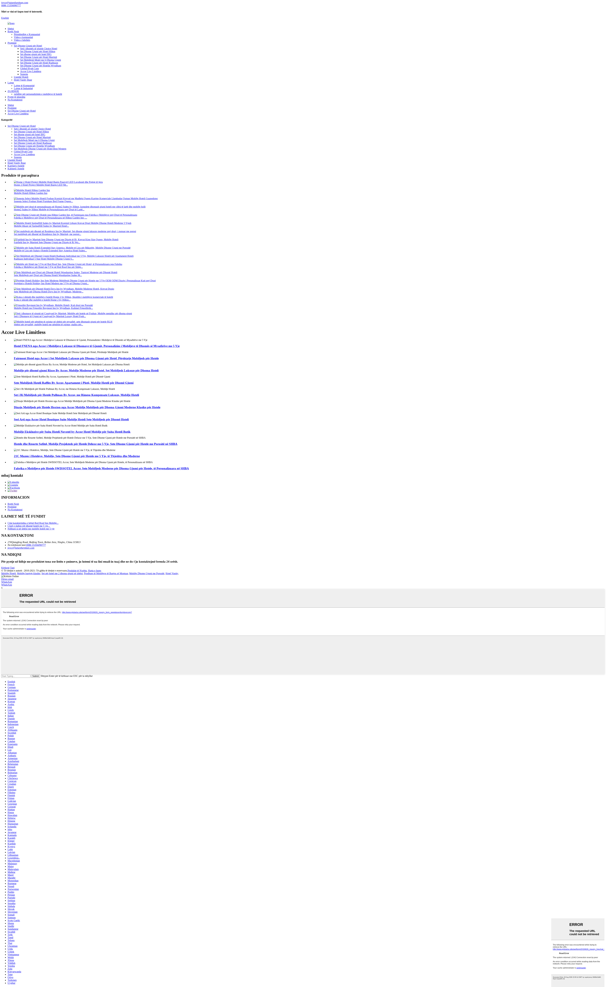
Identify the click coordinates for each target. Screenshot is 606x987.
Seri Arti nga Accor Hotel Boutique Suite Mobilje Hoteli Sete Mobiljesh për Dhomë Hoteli (71, 419)
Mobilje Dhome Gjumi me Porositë (146, 573)
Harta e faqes (94, 570)
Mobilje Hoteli (8, 573)
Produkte (12, 43)
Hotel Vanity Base (23, 79)
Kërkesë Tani (8, 567)
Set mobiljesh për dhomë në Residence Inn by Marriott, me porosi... (47, 234)
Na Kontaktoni (15, 99)
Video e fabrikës (22, 40)
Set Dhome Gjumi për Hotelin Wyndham (40, 65)
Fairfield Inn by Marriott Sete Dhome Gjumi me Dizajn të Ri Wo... (47, 242)
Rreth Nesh (13, 31)
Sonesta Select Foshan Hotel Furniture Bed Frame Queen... (43, 201)
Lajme (11, 82)
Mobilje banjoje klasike (28, 573)
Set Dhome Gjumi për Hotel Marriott (38, 57)
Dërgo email (7, 579)
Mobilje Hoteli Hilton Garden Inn (30, 193)
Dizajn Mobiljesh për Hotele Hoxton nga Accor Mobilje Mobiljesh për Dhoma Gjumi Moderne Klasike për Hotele (87, 407)
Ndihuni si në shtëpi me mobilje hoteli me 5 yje (31, 528)
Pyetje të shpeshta (16, 97)
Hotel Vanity (172, 573)
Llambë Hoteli (21, 77)
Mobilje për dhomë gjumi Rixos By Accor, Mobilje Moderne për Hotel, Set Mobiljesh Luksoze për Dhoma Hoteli (86, 370)
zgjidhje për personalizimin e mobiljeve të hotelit (38, 94)
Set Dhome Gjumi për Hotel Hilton (37, 51)
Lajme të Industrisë (23, 88)
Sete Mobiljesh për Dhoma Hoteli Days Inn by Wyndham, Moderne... (48, 291)
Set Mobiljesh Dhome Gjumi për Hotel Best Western (40, 148)
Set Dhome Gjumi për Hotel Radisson (39, 62)
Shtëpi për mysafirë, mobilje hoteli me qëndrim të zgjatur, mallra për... (48, 324)
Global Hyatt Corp (29, 68)
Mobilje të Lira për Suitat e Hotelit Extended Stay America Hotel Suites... (50, 250)
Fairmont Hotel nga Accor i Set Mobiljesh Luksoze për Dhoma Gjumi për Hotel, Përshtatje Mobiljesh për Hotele (86, 358)
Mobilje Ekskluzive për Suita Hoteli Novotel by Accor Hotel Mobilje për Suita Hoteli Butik (72, 431)
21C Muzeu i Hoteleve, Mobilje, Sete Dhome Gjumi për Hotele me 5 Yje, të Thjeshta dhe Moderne (77, 456)
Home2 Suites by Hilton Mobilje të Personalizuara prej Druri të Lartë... (49, 209)
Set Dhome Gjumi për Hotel (28, 45)
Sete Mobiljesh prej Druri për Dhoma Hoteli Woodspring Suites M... (48, 275)
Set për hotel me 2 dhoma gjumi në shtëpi (62, 573)
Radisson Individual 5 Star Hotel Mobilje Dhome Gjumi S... (44, 258)
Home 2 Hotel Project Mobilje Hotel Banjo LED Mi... (41, 185)
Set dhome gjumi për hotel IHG (36, 54)
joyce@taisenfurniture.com (21, 547)
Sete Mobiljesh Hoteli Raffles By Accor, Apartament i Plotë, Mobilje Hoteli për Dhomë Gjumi (74, 382)
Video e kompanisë (23, 37)
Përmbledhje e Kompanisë (27, 34)
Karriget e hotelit (16, 165)
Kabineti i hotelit (16, 168)
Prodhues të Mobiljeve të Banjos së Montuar (106, 573)
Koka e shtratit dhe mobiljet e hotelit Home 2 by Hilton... (42, 300)
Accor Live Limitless (30, 71)
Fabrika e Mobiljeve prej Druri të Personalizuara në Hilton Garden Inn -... (50, 217)
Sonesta (24, 74)
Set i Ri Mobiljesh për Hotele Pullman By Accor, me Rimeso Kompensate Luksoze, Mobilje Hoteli (76, 395)
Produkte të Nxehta (77, 570)
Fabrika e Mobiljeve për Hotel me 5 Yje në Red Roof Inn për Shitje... (48, 267)
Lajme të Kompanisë (24, 85)
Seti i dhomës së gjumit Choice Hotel (38, 48)
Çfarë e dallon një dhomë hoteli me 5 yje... (29, 526)
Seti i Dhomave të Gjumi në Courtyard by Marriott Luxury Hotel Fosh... (50, 316)
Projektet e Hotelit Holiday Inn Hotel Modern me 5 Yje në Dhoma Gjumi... (51, 283)
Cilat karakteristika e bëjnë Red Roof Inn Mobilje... (33, 523)
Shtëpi (11, 28)
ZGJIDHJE (13, 91)
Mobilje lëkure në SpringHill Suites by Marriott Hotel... (41, 226)
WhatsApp (6, 582)
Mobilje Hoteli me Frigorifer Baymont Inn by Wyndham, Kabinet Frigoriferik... (53, 308)
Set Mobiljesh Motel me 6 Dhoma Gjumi (40, 60)
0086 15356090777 (36, 545)
